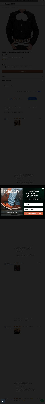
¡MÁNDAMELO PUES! (33, 213)
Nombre (26, 202)
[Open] (3, 401)
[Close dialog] (43, 189)
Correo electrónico (28, 206)
